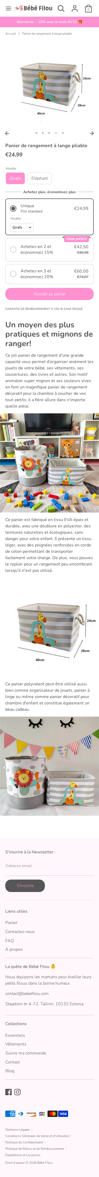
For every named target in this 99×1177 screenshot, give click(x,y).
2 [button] (43, 133)
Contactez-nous (20, 932)
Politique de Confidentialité (24, 1142)
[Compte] (74, 6)
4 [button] (56, 133)
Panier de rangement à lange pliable (47, 33)
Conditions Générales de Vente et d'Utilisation (37, 1136)
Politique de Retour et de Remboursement (34, 1149)
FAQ (9, 941)
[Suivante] (92, 133)
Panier (11, 923)
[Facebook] (8, 1092)
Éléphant (39, 178)
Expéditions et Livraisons (22, 1155)
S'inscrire (25, 886)
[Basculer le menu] (6, 8)
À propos (14, 949)
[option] (49, 84)
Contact (12, 1062)
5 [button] (63, 133)
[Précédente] (7, 133)
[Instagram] (17, 1092)
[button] (49, 208)
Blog (9, 1071)
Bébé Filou (44, 1163)
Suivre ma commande (25, 1053)
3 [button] (49, 133)
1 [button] (36, 133)
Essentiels (15, 1035)
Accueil (10, 33)
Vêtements (15, 1044)
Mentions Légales (17, 1130)
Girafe (15, 178)
